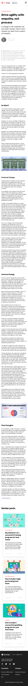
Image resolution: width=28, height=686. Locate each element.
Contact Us (17, 674)
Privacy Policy (19, 682)
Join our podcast (5, 674)
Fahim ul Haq (11, 39)
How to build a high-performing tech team (13, 581)
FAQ (2, 677)
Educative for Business (20, 672)
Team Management (6, 498)
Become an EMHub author (7, 672)
